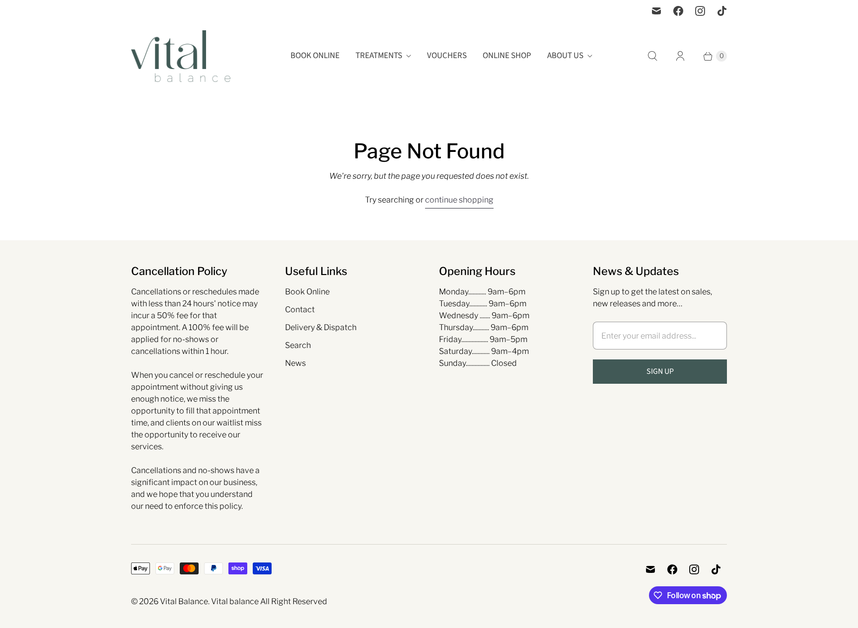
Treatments (379, 56)
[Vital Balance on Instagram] (700, 11)
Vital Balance (184, 601)
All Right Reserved (293, 601)
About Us (565, 56)
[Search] (652, 56)
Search (298, 345)
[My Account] (680, 56)
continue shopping (459, 200)
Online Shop (507, 56)
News (295, 363)
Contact (300, 309)
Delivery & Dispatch (321, 327)
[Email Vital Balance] (656, 11)
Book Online (315, 56)
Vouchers (447, 56)
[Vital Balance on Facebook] (678, 11)
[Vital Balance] (180, 56)
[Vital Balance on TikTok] (722, 11)
